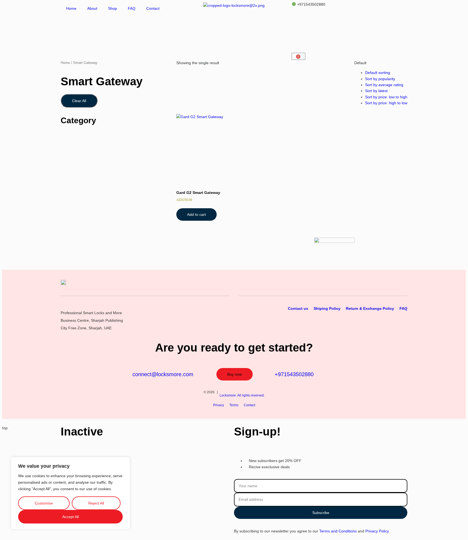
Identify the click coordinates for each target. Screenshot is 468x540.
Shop (112, 8)
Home (71, 8)
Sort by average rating (384, 85)
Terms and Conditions (338, 531)
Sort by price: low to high (386, 97)
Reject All (96, 503)
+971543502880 (310, 4)
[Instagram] (392, 286)
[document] (234, 481)
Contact (153, 8)
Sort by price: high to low (386, 103)
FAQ (131, 8)
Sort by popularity (380, 79)
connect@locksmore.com (162, 374)
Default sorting (377, 72)
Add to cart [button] (196, 214)
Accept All (70, 517)
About (92, 8)
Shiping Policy (327, 308)
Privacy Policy (377, 531)
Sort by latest (376, 91)
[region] (70, 493)
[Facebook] (403, 286)
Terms (233, 405)
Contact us (298, 308)
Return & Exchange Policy (370, 308)
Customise (44, 503)
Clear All (79, 101)
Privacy (218, 405)
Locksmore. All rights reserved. (242, 395)
